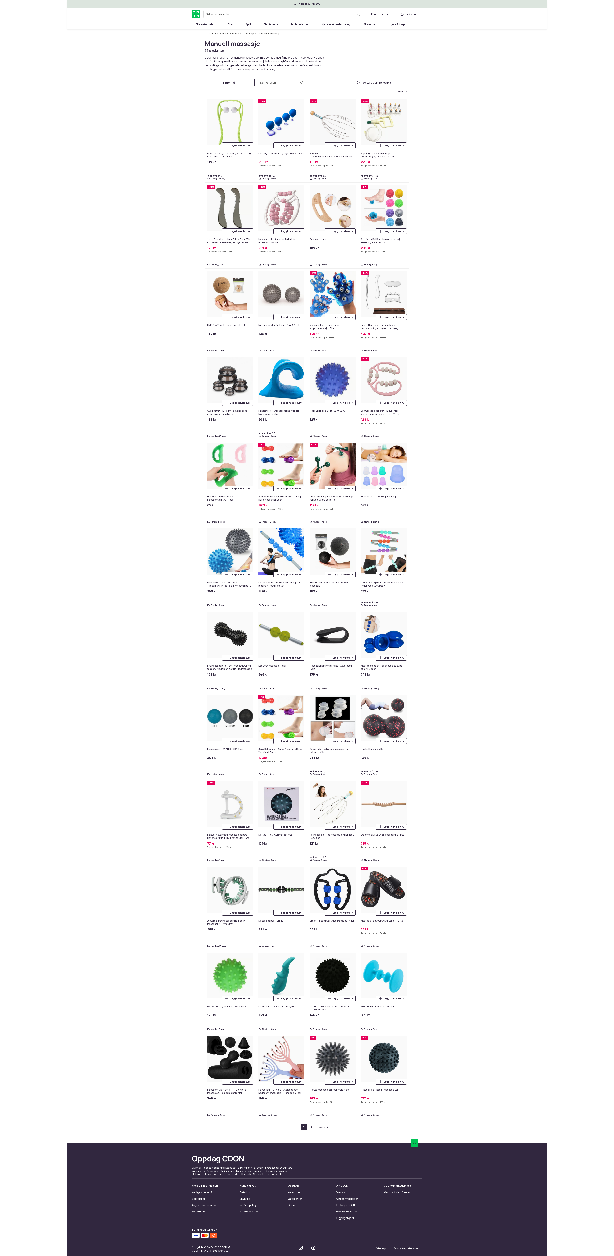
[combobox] (283, 14)
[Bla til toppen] (414, 323)
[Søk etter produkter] (358, 14)
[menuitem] (205, 24)
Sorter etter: (370, 83)
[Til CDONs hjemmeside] (196, 14)
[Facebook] (313, 428)
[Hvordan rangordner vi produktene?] (358, 83)
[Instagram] (300, 428)
